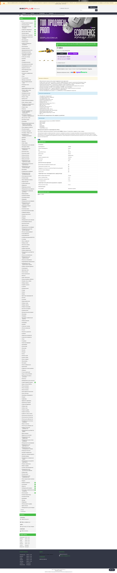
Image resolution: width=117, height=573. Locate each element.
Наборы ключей (25, 71)
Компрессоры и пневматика (27, 35)
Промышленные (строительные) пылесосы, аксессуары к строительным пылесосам (28, 124)
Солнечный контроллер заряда (28, 210)
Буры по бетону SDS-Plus (27, 384)
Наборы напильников (26, 248)
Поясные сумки (25, 355)
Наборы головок (25, 303)
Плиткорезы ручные (26, 197)
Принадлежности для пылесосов (28, 380)
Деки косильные (25, 225)
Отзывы (22, 509)
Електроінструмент (25, 24)
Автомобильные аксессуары (27, 64)
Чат (113, 569)
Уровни (23, 293)
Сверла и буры (25, 107)
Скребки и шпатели (25, 284)
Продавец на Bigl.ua (58, 570)
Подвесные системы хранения (27, 368)
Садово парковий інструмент (27, 382)
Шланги (23, 86)
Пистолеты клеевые (26, 244)
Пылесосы (24, 378)
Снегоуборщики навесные (27, 221)
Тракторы (24, 216)
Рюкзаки (23, 351)
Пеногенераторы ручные (26, 69)
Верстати (24, 486)
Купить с (71, 53)
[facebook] (38, 139)
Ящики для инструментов (27, 335)
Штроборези (24, 498)
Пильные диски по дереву (27, 503)
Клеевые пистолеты (26, 48)
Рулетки (23, 297)
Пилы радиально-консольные (27, 391)
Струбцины (24, 340)
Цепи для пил (24, 98)
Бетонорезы (24, 169)
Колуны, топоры (25, 96)
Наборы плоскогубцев (26, 306)
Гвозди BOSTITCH (25, 235)
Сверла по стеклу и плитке (27, 413)
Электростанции (25, 177)
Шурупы (23, 480)
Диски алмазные (25, 433)
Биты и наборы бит (25, 241)
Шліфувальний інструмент (27, 488)
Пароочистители (25, 246)
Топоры (23, 290)
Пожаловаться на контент (56, 571)
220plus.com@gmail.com (25, 522)
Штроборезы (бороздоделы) (27, 395)
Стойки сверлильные (26, 183)
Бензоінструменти (25, 33)
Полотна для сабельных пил (27, 419)
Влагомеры (24, 314)
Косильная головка (25, 153)
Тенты (23, 76)
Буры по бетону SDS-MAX (27, 373)
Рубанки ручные (25, 310)
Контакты (51, 13)
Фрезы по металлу (25, 423)
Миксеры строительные (26, 79)
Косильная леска (25, 151)
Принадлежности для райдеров (28, 227)
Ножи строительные (26, 277)
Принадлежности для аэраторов (28, 144)
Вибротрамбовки (25, 193)
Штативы (24, 139)
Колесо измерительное (26, 364)
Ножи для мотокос (25, 155)
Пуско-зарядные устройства (27, 127)
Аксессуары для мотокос (27, 176)
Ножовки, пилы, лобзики (26, 281)
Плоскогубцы (24, 346)
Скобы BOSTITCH (25, 233)
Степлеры (24, 239)
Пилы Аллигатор (25, 389)
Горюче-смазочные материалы (28, 100)
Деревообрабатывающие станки (28, 88)
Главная (24, 13)
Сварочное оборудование (27, 29)
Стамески (24, 286)
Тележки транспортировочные (27, 467)
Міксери (23, 500)
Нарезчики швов (25, 181)
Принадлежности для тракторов (28, 219)
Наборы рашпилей (25, 320)
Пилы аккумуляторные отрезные (28, 478)
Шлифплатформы (25, 456)
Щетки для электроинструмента (28, 454)
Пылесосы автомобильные (27, 255)
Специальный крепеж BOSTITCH (28, 237)
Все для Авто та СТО (26, 117)
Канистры (24, 108)
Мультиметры (24, 361)
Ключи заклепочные (26, 273)
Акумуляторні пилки (27, 15)
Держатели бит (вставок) (26, 435)
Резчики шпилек (25, 474)
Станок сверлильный (26, 372)
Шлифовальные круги (26, 93)
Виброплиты (24, 185)
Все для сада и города (26, 31)
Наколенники (24, 366)
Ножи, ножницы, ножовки (26, 102)
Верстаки (24, 141)
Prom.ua (63, 569)
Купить (61, 53)
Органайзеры (24, 344)
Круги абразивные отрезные (27, 179)
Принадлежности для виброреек (28, 201)
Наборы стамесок (25, 304)
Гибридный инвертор (26, 212)
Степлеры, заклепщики (26, 130)
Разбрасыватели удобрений (27, 171)
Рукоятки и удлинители (26, 331)
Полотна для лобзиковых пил (27, 425)
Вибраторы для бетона (26, 187)
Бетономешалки (25, 39)
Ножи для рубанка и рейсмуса (27, 279)
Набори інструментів (26, 482)
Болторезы (24, 362)
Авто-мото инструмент (26, 308)
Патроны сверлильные (26, 463)
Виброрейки (24, 199)
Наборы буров (24, 472)
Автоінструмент (25, 492)
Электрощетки (25, 268)
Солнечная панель (25, 208)
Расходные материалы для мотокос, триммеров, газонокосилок (27, 111)
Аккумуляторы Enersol (26, 214)
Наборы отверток (25, 282)
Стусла (23, 329)
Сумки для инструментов (27, 337)
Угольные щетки (25, 78)
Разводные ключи (25, 84)
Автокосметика (25, 46)
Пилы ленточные (25, 393)
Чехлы (23, 353)
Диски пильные (25, 505)
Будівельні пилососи (26, 67)
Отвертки (24, 333)
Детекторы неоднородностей (27, 295)
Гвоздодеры (24, 322)
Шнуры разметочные (26, 301)
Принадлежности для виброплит (28, 188)
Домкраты (24, 137)
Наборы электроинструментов (27, 266)
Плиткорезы (24, 121)
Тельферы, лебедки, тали (27, 132)
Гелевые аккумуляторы (26, 494)
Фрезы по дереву (25, 465)
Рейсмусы (24, 370)
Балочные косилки (25, 223)
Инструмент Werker (25, 146)
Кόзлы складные (25, 359)
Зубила (23, 292)
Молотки (23, 275)
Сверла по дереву (25, 409)
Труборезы (24, 315)
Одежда (23, 60)
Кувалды (24, 324)
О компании (41, 13)
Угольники (24, 299)
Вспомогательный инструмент (27, 312)
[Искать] (96, 10)
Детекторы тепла (25, 270)
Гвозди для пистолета (26, 450)
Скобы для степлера (26, 56)
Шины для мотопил (25, 158)
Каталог (32, 13)
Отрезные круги (25, 41)
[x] (39, 139)
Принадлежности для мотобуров (28, 507)
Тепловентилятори (25, 496)
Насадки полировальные (26, 452)
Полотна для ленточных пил (27, 415)
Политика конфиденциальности (66, 571)
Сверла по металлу (25, 411)
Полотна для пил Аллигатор (27, 417)
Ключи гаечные (25, 271)
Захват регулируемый (26, 342)
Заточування (24, 484)
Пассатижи (24, 348)
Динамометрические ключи (27, 50)
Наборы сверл (24, 406)
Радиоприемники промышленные (28, 261)
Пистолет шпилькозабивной (27, 231)
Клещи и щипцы (25, 357)
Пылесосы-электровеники (27, 259)
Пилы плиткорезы (25, 387)
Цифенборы (24, 398)
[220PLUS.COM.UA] (26, 8)
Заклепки (24, 58)
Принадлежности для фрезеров (28, 442)
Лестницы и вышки (25, 119)
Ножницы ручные (25, 288)
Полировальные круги (26, 62)
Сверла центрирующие (26, 404)
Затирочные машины (26, 195)
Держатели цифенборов (26, 400)
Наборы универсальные (26, 250)
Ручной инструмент (25, 129)
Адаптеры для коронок (26, 402)
